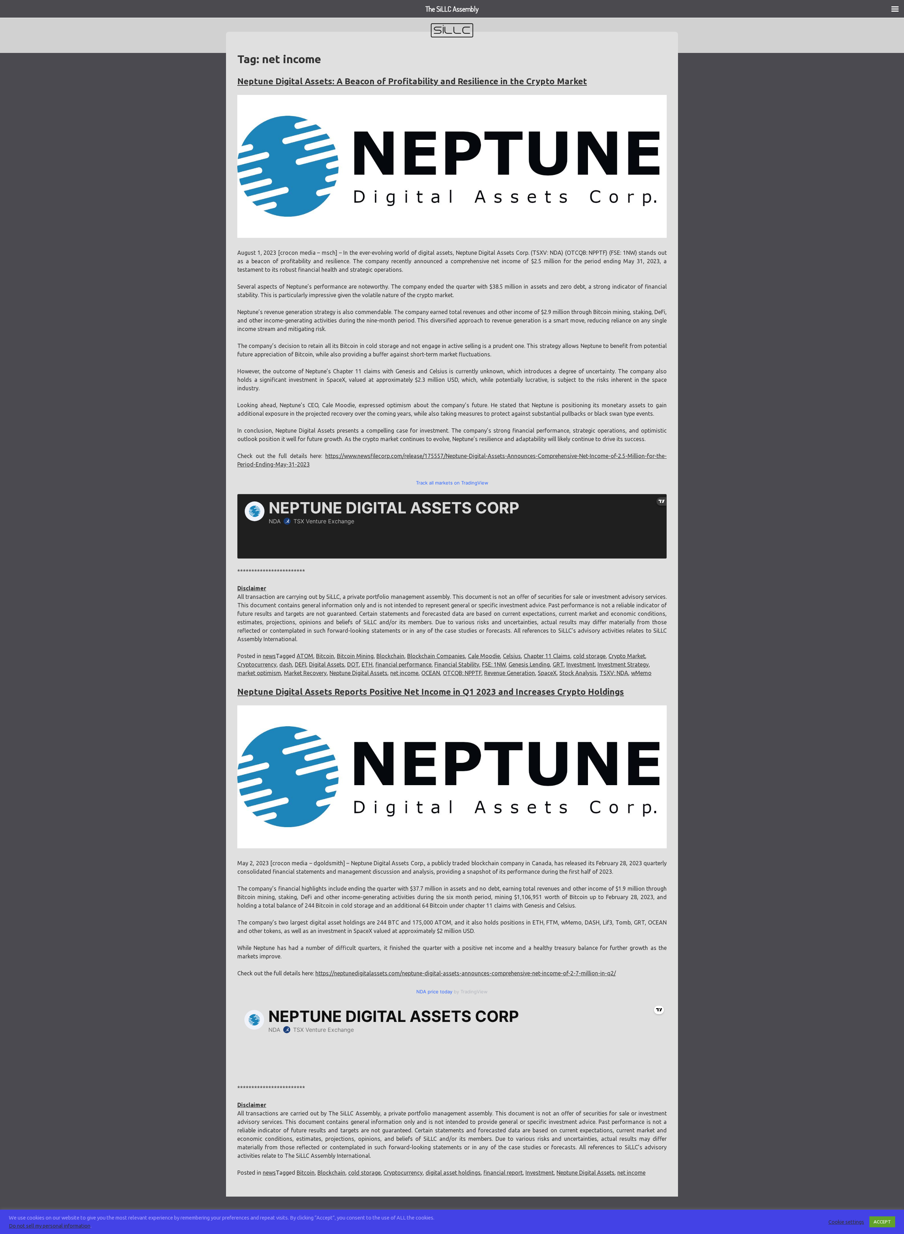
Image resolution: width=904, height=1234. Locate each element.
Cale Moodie (484, 656)
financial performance (403, 664)
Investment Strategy (623, 664)
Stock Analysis (578, 673)
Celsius (512, 656)
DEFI (300, 664)
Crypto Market (626, 656)
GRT (558, 664)
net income (404, 673)
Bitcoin (325, 656)
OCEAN (430, 673)
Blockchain (390, 656)
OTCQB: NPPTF (462, 673)
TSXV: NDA (614, 673)
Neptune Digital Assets (358, 673)
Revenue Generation (509, 673)
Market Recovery (305, 673)
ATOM (305, 656)
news (269, 656)
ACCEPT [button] (882, 1221)
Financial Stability (456, 664)
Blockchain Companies (436, 656)
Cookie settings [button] (846, 1222)
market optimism (259, 673)
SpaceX (547, 673)
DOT (353, 664)
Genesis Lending (529, 664)
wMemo (641, 673)
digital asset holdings (453, 1172)
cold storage (589, 656)
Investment (580, 664)
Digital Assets (326, 664)
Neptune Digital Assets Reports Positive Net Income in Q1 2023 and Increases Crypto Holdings (430, 692)
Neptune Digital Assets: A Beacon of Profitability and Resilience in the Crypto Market (412, 81)
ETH (367, 664)
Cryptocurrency (256, 664)
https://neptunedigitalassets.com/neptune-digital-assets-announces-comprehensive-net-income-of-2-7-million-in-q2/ (465, 973)
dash (285, 664)
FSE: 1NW (494, 664)
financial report (503, 1172)
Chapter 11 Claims (547, 656)
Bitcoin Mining (355, 656)
